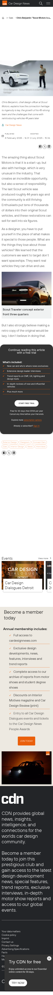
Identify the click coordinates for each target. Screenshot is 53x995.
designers (24, 442)
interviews (41, 446)
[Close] (49, 958)
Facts (4, 952)
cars (5, 446)
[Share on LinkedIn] (49, 147)
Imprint (5, 938)
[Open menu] (48, 3)
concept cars (39, 442)
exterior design (10, 442)
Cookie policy (9, 934)
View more (43, 558)
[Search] (40, 3)
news (30, 446)
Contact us (7, 941)
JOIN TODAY (26, 740)
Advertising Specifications (15, 949)
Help (4, 955)
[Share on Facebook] (40, 147)
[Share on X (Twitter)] (45, 147)
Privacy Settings (10, 945)
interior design (17, 446)
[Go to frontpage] (15, 3)
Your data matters (11, 931)
